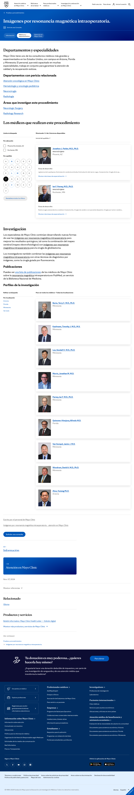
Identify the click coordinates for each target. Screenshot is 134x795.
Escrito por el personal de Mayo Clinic (19, 519)
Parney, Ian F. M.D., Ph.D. (63, 397)
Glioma (6, 604)
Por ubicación (8, 141)
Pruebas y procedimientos (15, 13)
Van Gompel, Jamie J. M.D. (64, 444)
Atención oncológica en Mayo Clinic (21, 80)
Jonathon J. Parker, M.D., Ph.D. (66, 148)
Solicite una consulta (14, 534)
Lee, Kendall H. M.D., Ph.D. (64, 350)
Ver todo (6, 311)
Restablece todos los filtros (15, 198)
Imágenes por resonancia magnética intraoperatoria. (56, 21)
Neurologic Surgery (13, 108)
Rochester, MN (13, 150)
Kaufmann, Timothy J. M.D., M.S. (66, 326)
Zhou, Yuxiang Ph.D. (61, 491)
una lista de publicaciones (28, 272)
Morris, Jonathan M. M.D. (63, 373)
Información (10, 35)
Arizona (6, 301)
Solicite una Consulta (14, 27)
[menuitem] (9, 35)
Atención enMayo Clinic (38, 35)
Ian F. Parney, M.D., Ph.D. (63, 186)
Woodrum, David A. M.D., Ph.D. (66, 467)
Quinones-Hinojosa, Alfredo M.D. (67, 420)
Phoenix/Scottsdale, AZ (16, 146)
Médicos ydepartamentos (24, 35)
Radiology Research (13, 113)
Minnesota (7, 307)
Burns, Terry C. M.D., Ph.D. (64, 303)
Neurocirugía (9, 91)
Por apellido (7, 156)
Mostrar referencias (11, 588)
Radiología (8, 96)
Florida (5, 304)
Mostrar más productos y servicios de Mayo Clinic (24, 626)
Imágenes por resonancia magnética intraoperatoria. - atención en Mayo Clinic (35, 525)
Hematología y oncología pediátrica (21, 86)
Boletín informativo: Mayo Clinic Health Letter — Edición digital (29, 621)
